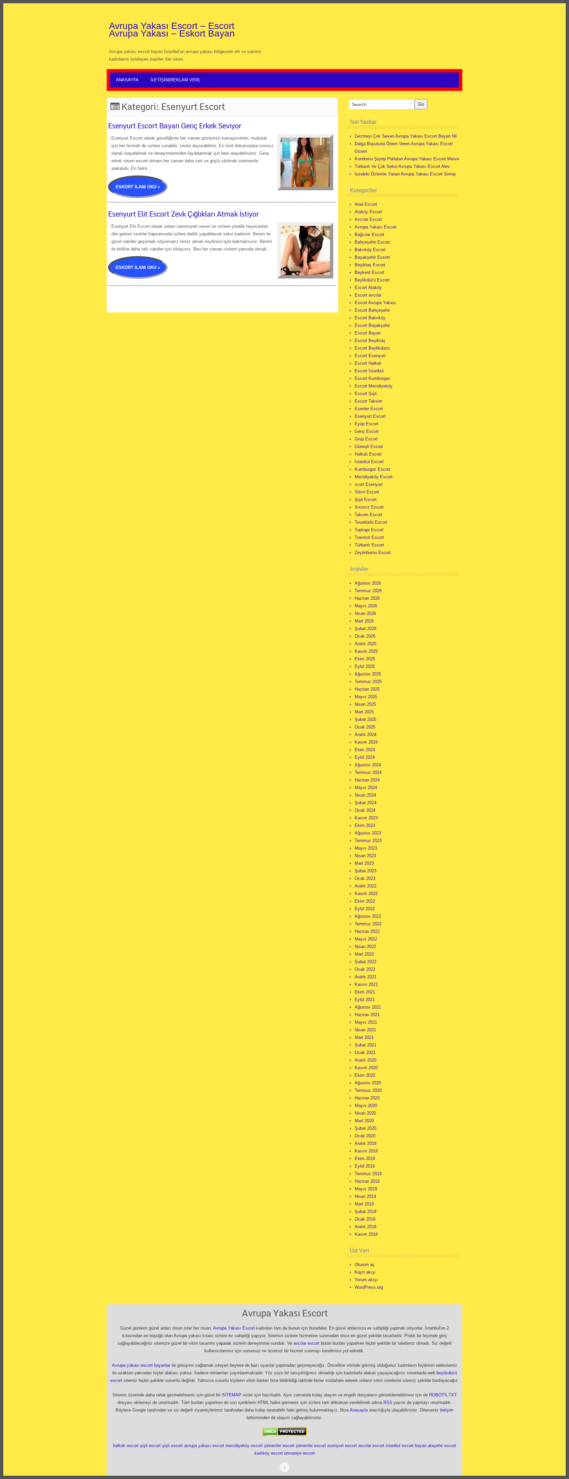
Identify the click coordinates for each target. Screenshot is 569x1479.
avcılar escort (306, 1343)
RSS (387, 1402)
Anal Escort (366, 204)
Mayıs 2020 (366, 1105)
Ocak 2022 (365, 969)
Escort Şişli (366, 393)
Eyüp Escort (366, 423)
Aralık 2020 (365, 1060)
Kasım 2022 (366, 893)
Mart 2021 (364, 1037)
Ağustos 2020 (368, 1082)
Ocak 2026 (365, 636)
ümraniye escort (299, 1453)
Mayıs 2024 (366, 787)
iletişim (446, 1410)
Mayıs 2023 (366, 848)
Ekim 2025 (365, 658)
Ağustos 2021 (368, 1007)
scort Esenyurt (369, 484)
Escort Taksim (368, 401)
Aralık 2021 (365, 976)
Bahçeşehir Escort (372, 242)
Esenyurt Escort (370, 416)
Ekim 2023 (365, 825)
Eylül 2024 (365, 757)
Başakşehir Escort (372, 257)
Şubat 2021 (365, 1045)
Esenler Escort (369, 408)
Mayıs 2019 (366, 1188)
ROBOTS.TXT (443, 1394)
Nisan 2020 (365, 1113)
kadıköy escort (269, 1453)
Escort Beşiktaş (370, 340)
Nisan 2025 (365, 704)
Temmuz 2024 (368, 772)
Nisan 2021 (365, 1029)
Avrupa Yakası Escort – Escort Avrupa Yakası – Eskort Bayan (172, 30)
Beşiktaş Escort (370, 264)
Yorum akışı (366, 1279)
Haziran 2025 (367, 689)
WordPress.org (369, 1287)
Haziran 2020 (367, 1098)
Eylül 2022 (365, 908)
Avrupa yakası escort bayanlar (141, 1365)
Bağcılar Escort (369, 234)
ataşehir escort (442, 1445)
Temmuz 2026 (368, 590)
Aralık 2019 (365, 1143)
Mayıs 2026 (366, 605)
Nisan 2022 (365, 946)
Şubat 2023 (365, 870)
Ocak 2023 (365, 878)
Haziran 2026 (367, 598)
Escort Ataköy (368, 287)
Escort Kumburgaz (372, 378)
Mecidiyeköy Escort (374, 476)
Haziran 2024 (367, 780)
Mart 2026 (364, 621)
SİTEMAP (231, 1394)
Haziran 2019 (367, 1181)
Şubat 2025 (365, 719)
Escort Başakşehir (372, 325)
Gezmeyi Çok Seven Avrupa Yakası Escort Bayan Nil (406, 136)
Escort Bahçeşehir (372, 310)
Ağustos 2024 (368, 764)
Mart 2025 (364, 711)
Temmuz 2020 (368, 1090)
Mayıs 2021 (366, 1022)
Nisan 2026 (365, 613)
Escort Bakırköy (370, 317)
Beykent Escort (369, 272)
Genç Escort (367, 431)
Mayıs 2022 (366, 939)
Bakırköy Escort (370, 249)
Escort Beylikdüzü (372, 348)
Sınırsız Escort (369, 507)
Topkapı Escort (369, 529)
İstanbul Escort (369, 461)
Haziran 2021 (367, 1014)
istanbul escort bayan (406, 1445)
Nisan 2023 (365, 855)
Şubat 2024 (365, 802)
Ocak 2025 (365, 727)
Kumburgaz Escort (372, 469)
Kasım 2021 (366, 984)
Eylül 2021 (365, 999)
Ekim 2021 (365, 992)
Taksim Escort (368, 514)
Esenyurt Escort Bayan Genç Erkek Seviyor (174, 125)
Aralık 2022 (365, 886)
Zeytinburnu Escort (373, 552)
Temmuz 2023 (368, 840)
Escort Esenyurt (370, 355)
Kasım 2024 (366, 742)
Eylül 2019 (365, 1166)
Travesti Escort (369, 537)
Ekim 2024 (365, 749)
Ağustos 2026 (368, 583)
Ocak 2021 (365, 1052)
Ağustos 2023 (368, 833)
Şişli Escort (366, 499)
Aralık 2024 (365, 734)
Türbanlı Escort (369, 544)
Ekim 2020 (365, 1075)
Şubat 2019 (365, 1211)
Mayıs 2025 (366, 696)
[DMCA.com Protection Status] (284, 1431)
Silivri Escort (367, 491)
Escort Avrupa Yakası (375, 302)
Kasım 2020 (366, 1067)
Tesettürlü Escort (371, 522)
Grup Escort (366, 438)
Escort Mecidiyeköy (374, 385)
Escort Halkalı (368, 363)
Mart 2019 (364, 1204)
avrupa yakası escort (204, 1445)
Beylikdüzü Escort (372, 279)
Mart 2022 (364, 954)
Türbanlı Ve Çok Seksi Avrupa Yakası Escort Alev (402, 166)
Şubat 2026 (365, 628)
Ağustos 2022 (368, 916)
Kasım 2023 (366, 817)
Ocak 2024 (365, 810)
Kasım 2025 (366, 651)
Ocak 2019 (365, 1219)
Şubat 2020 (365, 1128)
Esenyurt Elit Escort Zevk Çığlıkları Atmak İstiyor (183, 214)
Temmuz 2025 (368, 681)
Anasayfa (127, 79)
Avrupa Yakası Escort (375, 226)
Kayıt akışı (365, 1272)
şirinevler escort (279, 1445)
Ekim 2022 (365, 901)
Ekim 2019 (365, 1158)
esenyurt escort (342, 1445)
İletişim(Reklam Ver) (175, 79)
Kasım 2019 (366, 1151)
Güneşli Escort (369, 446)
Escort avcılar (368, 295)
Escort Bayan (368, 332)
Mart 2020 (364, 1120)
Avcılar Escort (368, 219)
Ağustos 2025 (368, 674)
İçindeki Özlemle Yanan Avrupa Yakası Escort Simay (405, 174)
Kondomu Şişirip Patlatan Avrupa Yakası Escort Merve (407, 158)
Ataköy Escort (368, 211)
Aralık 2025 (365, 643)
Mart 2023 (364, 863)
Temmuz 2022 (368, 923)
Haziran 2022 (367, 931)
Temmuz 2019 (368, 1173)
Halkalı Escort (368, 454)
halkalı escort (126, 1445)
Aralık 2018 (365, 1226)
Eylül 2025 (365, 666)
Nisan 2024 (365, 795)
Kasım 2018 (366, 1234)
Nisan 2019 (365, 1196)
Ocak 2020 (365, 1135)
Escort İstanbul (369, 370)
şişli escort (150, 1445)
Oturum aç (365, 1264)
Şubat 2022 (365, 961)
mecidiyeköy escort (244, 1445)
